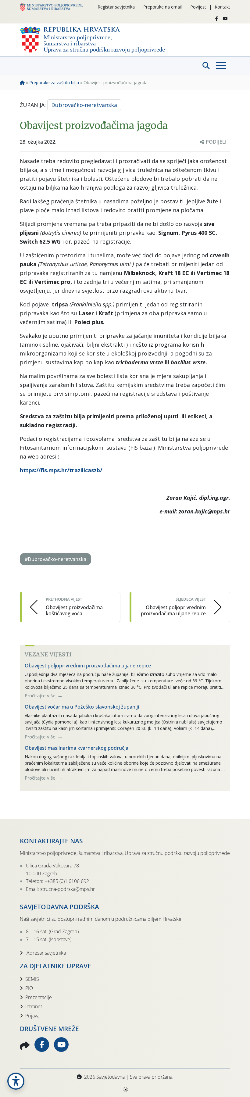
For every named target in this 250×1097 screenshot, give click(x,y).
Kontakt (222, 7)
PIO (29, 988)
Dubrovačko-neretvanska (84, 105)
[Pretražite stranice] (206, 65)
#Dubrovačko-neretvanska (55, 559)
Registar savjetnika (116, 7)
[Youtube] (225, 18)
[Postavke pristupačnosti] (15, 1081)
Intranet (33, 1006)
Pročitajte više (41, 695)
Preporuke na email (162, 7)
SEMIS (32, 979)
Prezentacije (38, 997)
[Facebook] (216, 18)
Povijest (198, 7)
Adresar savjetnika (45, 952)
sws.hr (125, 1089)
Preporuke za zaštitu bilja (54, 82)
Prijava (32, 1015)
